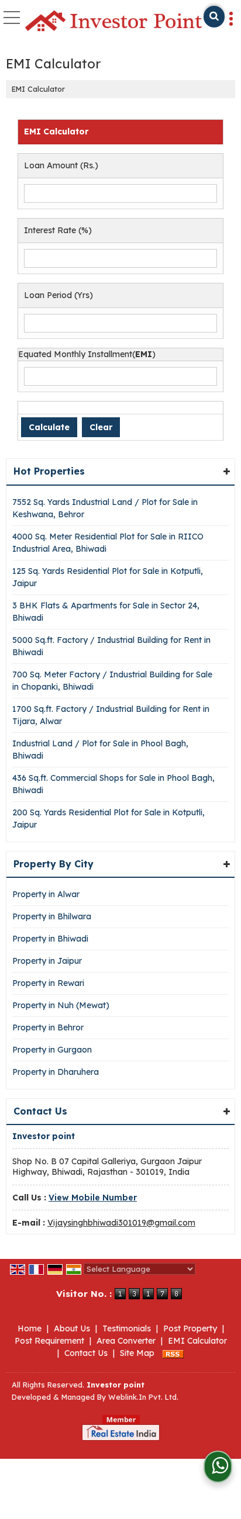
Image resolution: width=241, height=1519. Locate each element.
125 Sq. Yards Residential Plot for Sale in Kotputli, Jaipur (107, 577)
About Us (72, 1328)
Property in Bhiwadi (50, 938)
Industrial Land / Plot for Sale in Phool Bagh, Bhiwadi (100, 749)
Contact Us (86, 1353)
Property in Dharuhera (55, 1072)
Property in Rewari (48, 983)
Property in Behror (48, 1027)
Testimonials (126, 1328)
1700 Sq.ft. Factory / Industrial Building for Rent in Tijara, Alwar (110, 715)
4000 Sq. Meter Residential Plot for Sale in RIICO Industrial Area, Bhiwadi (108, 542)
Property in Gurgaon (52, 1049)
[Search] (214, 16)
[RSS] (173, 1353)
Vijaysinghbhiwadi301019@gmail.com (121, 1222)
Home (30, 1328)
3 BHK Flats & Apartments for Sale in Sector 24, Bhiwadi (105, 611)
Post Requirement (49, 1340)
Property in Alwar (46, 894)
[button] (93, 1197)
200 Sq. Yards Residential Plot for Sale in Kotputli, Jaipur (108, 818)
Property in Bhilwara (51, 916)
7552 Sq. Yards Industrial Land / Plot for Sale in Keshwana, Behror (105, 508)
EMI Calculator (197, 1340)
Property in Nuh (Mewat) (60, 1005)
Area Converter (126, 1340)
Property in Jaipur (47, 961)
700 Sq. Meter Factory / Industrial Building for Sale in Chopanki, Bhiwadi (112, 680)
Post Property (190, 1328)
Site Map (137, 1353)
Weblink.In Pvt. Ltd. (143, 1397)
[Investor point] (113, 21)
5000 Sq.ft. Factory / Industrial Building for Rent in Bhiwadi (111, 646)
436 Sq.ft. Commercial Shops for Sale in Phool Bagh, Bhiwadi (113, 784)
